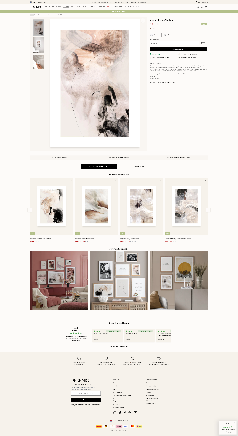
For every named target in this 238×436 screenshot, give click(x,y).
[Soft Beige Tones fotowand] (119, 280)
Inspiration (129, 7)
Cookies (148, 392)
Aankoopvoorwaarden (152, 389)
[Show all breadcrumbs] (32, 15)
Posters (66, 7)
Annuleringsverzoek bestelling (152, 399)
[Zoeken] (198, 7)
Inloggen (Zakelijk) (119, 407)
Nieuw (58, 7)
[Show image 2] (38, 45)
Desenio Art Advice (152, 379)
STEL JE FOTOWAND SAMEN (98, 166)
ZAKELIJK (139, 7)
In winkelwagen (178, 49)
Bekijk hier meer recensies (119, 346)
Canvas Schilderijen (78, 7)
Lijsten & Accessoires (97, 7)
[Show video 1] (38, 62)
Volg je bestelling (151, 386)
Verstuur (85, 400)
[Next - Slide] (208, 210)
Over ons (116, 379)
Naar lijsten (139, 166)
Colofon (115, 386)
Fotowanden (118, 7)
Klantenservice (150, 383)
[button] (203, 43)
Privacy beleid (78, 404)
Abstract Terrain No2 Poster (56, 15)
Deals (109, 7)
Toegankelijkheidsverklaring (122, 395)
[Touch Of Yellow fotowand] (179, 280)
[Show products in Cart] (206, 7)
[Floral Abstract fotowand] (59, 280)
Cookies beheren (151, 403)
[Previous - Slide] (30, 210)
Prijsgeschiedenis (155, 78)
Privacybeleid (150, 395)
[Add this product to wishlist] (143, 20)
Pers (114, 383)
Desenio (124, 431)
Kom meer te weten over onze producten (162, 82)
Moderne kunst (40, 15)
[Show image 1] (38, 27)
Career (115, 389)
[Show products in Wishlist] (202, 7)
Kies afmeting (154, 39)
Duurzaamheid (117, 392)
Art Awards (116, 404)
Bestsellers (49, 7)
